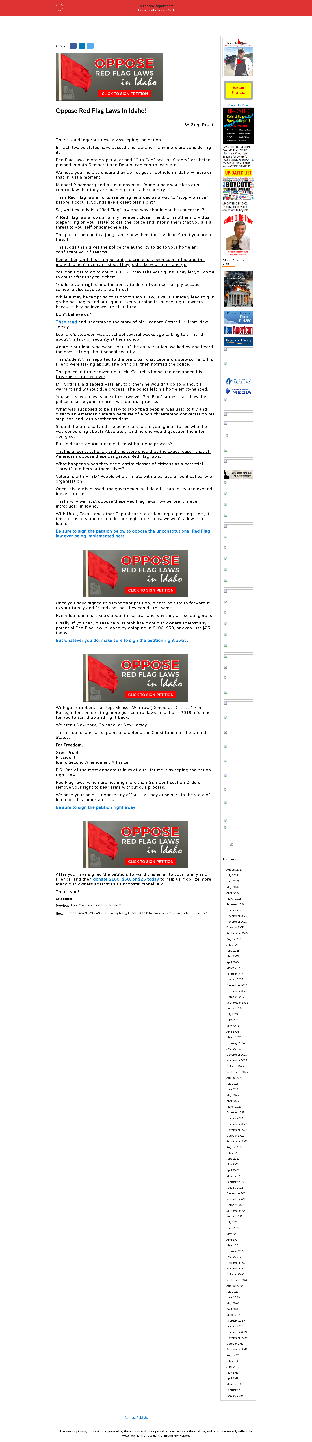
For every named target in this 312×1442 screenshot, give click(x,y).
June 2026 (232, 881)
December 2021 (236, 1193)
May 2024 (232, 1025)
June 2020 (233, 1297)
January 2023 (234, 1118)
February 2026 (235, 904)
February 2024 (235, 1043)
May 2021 (232, 1234)
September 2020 (237, 1280)
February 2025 (235, 973)
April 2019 (232, 1378)
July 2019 (232, 1361)
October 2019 (235, 1343)
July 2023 (232, 1083)
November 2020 (236, 1268)
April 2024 (232, 1031)
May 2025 (232, 956)
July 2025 (232, 945)
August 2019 (234, 1355)
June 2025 (232, 950)
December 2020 (236, 1262)
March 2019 (233, 1384)
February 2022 (235, 1182)
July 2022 (232, 1153)
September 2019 (237, 1349)
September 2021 (236, 1210)
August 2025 (234, 939)
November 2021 (236, 1199)
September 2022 (237, 1141)
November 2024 (236, 991)
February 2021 (235, 1251)
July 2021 (232, 1222)
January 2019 (234, 1395)
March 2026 (233, 898)
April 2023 (232, 1101)
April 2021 (232, 1239)
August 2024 (234, 1008)
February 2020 (235, 1320)
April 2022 (232, 1170)
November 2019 (236, 1338)
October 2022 (235, 1135)
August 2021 (234, 1216)
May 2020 (232, 1303)
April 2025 (232, 962)
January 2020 (234, 1326)
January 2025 (234, 979)
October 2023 (235, 1066)
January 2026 (234, 910)
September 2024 (237, 1002)
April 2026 (232, 892)
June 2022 (232, 1158)
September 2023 (237, 1072)
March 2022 (233, 1176)
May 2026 (232, 887)
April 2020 (232, 1309)
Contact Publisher (238, 105)
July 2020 (232, 1291)
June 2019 (232, 1366)
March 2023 (233, 1106)
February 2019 (235, 1390)
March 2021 (233, 1245)
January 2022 (234, 1187)
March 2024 (233, 1037)
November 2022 (236, 1129)
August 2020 (234, 1286)
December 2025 (236, 916)
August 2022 (234, 1147)
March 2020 (234, 1314)
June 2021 (232, 1228)
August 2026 (234, 869)
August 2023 (234, 1077)
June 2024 (233, 1020)
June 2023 (232, 1089)
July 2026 (232, 875)
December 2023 (236, 1054)
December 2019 (236, 1332)
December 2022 (236, 1124)
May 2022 (232, 1164)
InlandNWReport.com (156, 6)
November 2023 (236, 1060)
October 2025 (235, 927)
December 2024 (236, 985)
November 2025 (236, 921)
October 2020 (235, 1274)
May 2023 (232, 1095)
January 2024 (234, 1049)
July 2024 (232, 1014)
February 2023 (235, 1112)
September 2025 (237, 933)
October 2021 (234, 1205)
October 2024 (235, 997)
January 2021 (234, 1257)
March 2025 (233, 968)
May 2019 (232, 1372)
